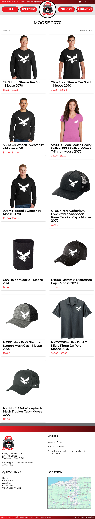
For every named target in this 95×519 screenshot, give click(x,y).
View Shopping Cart (11, 488)
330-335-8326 (89, 2)
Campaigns (28, 9)
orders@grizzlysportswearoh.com (17, 463)
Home (10, 9)
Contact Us (85, 9)
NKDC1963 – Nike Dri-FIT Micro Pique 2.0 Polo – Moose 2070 (69, 346)
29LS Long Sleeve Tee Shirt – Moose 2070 (23, 84)
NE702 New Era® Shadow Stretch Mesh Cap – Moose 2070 (22, 346)
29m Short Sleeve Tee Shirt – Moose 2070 (71, 84)
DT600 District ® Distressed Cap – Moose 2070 (71, 282)
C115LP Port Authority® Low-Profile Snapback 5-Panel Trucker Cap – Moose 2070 (71, 216)
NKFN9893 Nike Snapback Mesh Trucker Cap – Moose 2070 (22, 412)
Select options (24, 75)
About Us (66, 9)
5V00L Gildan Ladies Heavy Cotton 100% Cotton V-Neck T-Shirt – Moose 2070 (71, 148)
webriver (90, 517)
